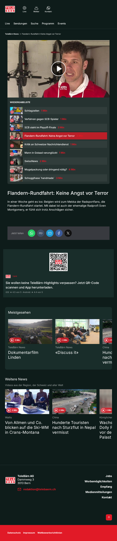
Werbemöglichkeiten (98, 481)
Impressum (29, 532)
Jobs (109, 476)
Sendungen (20, 23)
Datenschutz (14, 532)
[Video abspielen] (58, 69)
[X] (68, 233)
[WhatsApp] (31, 233)
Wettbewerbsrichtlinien (49, 532)
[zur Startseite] (10, 9)
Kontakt (107, 497)
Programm (48, 23)
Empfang (106, 486)
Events (62, 23)
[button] (40, 233)
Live (7, 23)
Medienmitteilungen (98, 492)
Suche (34, 23)
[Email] (49, 233)
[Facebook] (59, 233)
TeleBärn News (12, 34)
